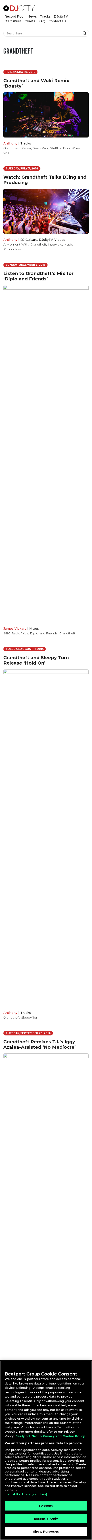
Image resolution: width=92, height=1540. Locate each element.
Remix (26, 148)
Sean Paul (40, 148)
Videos (59, 240)
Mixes (34, 629)
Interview (55, 244)
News (32, 16)
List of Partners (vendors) (26, 1494)
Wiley (75, 148)
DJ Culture (12, 21)
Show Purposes (46, 1531)
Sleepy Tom (30, 1017)
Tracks (45, 16)
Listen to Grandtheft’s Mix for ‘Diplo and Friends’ (38, 276)
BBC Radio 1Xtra (15, 633)
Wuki (7, 153)
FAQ (41, 21)
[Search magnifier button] (85, 33)
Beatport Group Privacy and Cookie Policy (50, 1436)
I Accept (46, 1505)
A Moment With (15, 244)
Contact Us (57, 21)
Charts (30, 21)
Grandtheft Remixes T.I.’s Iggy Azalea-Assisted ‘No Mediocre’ (39, 1044)
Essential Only (46, 1518)
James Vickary (14, 629)
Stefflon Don (60, 148)
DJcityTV (61, 16)
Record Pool (14, 16)
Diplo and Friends (43, 633)
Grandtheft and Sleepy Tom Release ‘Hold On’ (36, 660)
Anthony (10, 143)
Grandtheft (11, 148)
